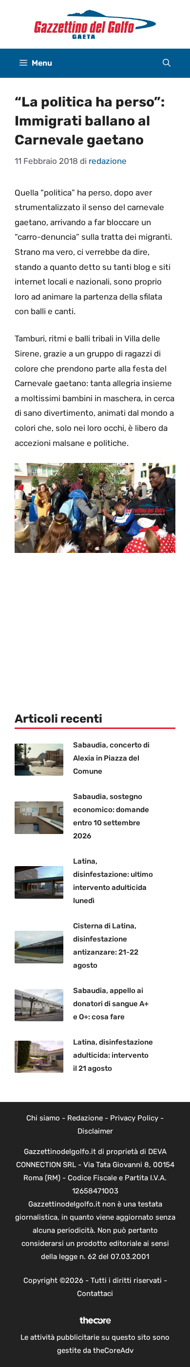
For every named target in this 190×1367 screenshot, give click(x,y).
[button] (166, 63)
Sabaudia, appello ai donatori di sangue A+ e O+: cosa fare (111, 1003)
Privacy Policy (134, 1118)
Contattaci (95, 1293)
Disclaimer (95, 1131)
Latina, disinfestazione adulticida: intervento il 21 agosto (113, 1055)
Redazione (85, 1118)
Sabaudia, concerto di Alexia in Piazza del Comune (111, 758)
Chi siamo (43, 1118)
